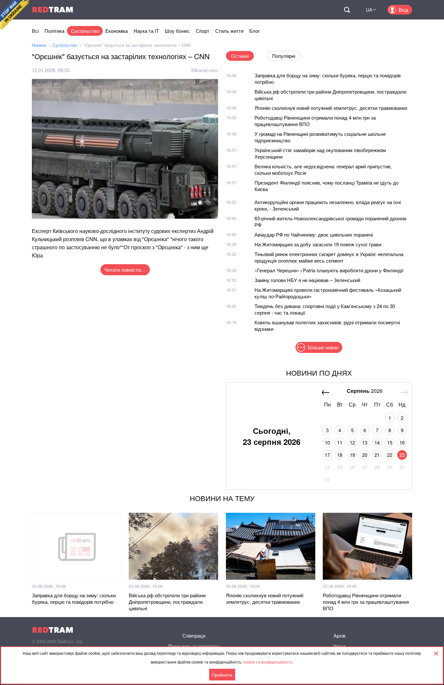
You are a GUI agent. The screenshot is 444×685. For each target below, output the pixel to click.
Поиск (347, 10)
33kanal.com (204, 70)
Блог (254, 30)
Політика (54, 30)
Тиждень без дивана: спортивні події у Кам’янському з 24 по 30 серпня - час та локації (325, 309)
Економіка (116, 30)
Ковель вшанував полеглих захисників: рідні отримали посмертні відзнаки (327, 325)
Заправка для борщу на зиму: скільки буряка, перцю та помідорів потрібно (328, 78)
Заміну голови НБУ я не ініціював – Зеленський (307, 280)
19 (352, 454)
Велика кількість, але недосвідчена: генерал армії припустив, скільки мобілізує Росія (323, 169)
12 (352, 442)
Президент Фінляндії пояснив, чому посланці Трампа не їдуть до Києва (326, 185)
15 (389, 442)
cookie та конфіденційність (268, 662)
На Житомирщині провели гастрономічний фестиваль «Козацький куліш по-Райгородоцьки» (328, 293)
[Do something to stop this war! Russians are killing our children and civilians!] (14, 14)
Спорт (202, 30)
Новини (39, 45)
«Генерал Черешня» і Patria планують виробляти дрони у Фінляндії (329, 270)
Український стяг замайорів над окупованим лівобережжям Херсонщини (320, 153)
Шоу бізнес (177, 30)
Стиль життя (229, 30)
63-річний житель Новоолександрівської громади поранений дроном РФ (330, 221)
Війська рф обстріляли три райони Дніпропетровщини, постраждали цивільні (330, 94)
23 (402, 454)
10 (327, 442)
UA (369, 9)
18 (339, 454)
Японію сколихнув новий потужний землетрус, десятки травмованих (331, 107)
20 (364, 454)
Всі (35, 30)
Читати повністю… (125, 269)
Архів (339, 635)
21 (377, 454)
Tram (52, 9)
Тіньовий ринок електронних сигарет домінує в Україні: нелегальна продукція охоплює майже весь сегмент (329, 257)
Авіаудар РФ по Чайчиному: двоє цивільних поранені (314, 234)
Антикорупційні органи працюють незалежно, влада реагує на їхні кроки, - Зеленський (328, 205)
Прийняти (222, 674)
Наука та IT (146, 30)
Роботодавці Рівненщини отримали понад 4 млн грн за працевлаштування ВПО (315, 120)
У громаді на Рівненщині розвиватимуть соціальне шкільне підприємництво (320, 137)
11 (339, 442)
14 (377, 442)
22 (389, 454)
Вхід (403, 9)
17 (327, 454)
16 (402, 442)
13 (364, 442)
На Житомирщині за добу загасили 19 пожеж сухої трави (318, 244)
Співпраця (193, 635)
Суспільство (85, 30)
